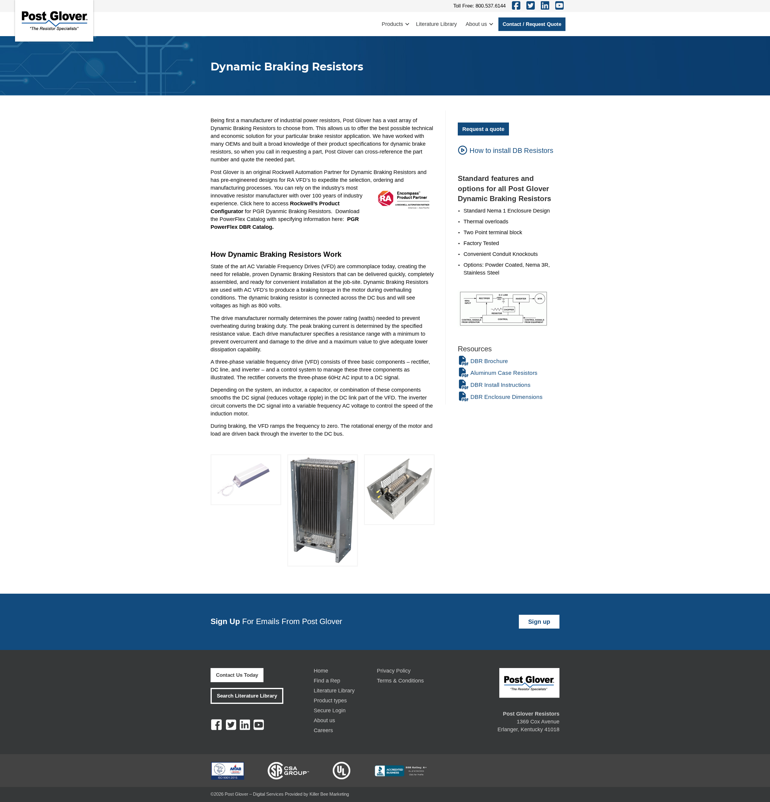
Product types (330, 701)
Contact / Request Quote (532, 24)
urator (235, 211)
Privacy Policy (394, 671)
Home (321, 671)
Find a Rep (327, 681)
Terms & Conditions (400, 681)
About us (476, 24)
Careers (323, 730)
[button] (407, 24)
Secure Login (330, 710)
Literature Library (436, 24)
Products (392, 24)
